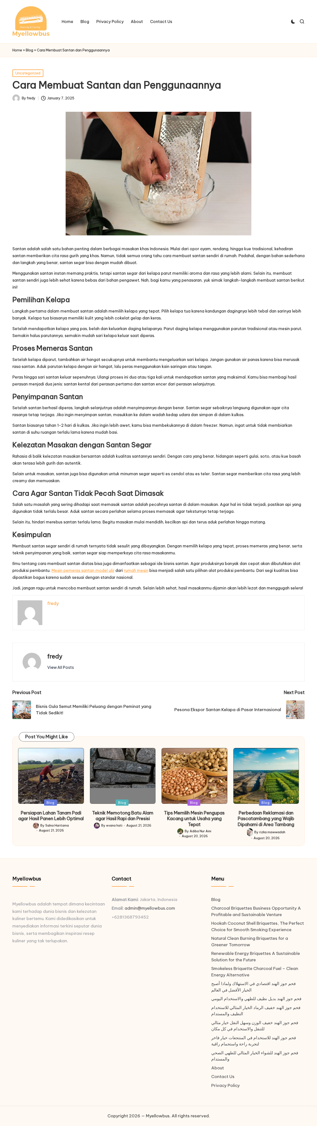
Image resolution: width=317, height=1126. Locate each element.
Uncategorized (27, 73)
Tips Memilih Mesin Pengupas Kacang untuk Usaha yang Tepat (194, 818)
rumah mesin (136, 570)
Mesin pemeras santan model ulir (83, 570)
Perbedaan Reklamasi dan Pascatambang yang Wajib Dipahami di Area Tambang (266, 818)
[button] (60, 667)
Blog (29, 50)
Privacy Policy (225, 1085)
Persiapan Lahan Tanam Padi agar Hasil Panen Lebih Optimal (51, 815)
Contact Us (223, 1076)
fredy (54, 656)
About (217, 1068)
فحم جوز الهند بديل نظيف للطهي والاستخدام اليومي (256, 998)
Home (17, 50)
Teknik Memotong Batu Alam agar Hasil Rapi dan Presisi (122, 815)
